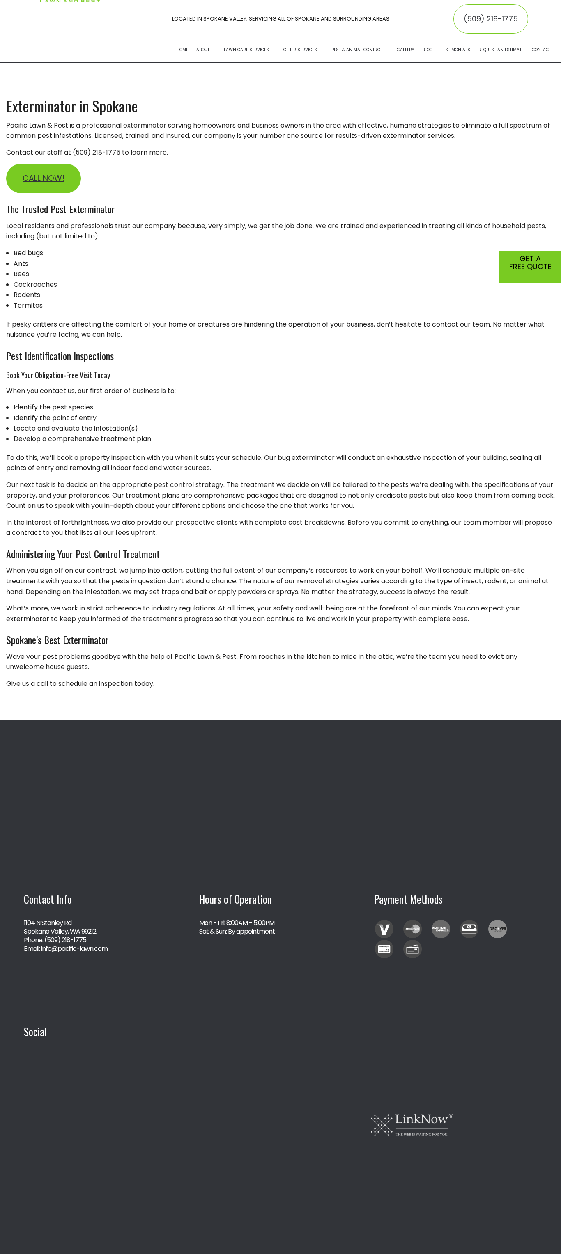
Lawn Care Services (246, 50)
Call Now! (43, 178)
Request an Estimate (501, 50)
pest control (174, 484)
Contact (541, 50)
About (202, 50)
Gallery (405, 50)
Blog (427, 50)
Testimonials (455, 50)
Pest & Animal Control (356, 50)
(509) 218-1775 (491, 19)
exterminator (144, 125)
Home (182, 50)
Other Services (300, 50)
